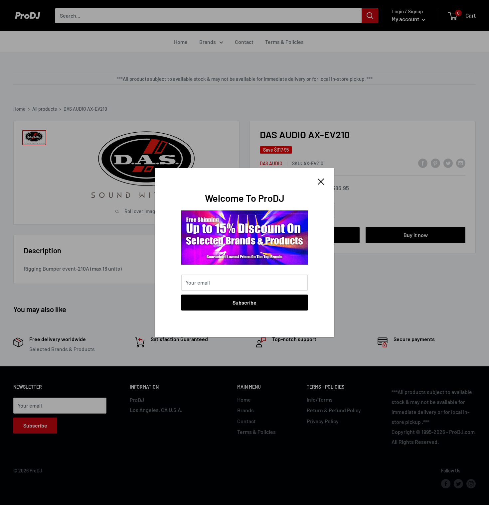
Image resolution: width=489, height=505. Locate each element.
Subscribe (244, 302)
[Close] (321, 181)
